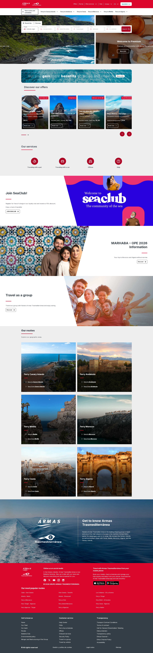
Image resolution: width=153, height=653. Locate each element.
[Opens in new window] (126, 4)
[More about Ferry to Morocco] (101, 12)
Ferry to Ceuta (81, 11)
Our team (24, 628)
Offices (61, 631)
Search (124, 29)
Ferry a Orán (62, 600)
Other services (89, 4)
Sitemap (118, 647)
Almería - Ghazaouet (65, 596)
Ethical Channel (102, 636)
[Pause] (30, 59)
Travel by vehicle (65, 642)
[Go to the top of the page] (149, 647)
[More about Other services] (96, 4)
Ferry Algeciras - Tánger (28, 607)
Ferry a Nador (100, 607)
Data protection (102, 631)
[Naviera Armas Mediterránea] (26, 576)
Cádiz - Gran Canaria (27, 592)
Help (100, 4)
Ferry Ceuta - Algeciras (103, 603)
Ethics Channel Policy (104, 639)
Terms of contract (103, 625)
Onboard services (65, 634)
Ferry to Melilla (108, 11)
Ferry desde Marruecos (66, 603)
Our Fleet (24, 625)
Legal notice (90, 647)
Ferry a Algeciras (64, 607)
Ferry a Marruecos (26, 600)
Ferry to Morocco (93, 11)
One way (38, 23)
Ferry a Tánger (100, 596)
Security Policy (64, 636)
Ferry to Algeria (120, 11)
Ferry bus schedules (66, 628)
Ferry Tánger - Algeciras (28, 603)
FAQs (61, 625)
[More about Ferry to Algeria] (127, 12)
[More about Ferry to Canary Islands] (57, 12)
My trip (81, 4)
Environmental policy (28, 636)
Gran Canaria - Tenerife (66, 592)
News (23, 622)
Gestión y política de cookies (62, 647)
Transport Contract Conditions (107, 622)
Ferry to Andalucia (66, 11)
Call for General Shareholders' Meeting (110, 628)
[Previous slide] (23, 59)
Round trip (28, 23)
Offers (75, 4)
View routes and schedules (30, 11)
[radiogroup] (32, 23)
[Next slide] (37, 59)
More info (114, 51)
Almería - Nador (25, 596)
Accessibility (101, 642)
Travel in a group (65, 639)
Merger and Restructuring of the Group (34, 639)
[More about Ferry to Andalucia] (74, 12)
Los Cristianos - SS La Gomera (105, 592)
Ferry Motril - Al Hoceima (103, 600)
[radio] (23, 23)
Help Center (63, 622)
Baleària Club (25, 634)
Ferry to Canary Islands (48, 11)
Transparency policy (104, 634)
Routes (23, 631)
